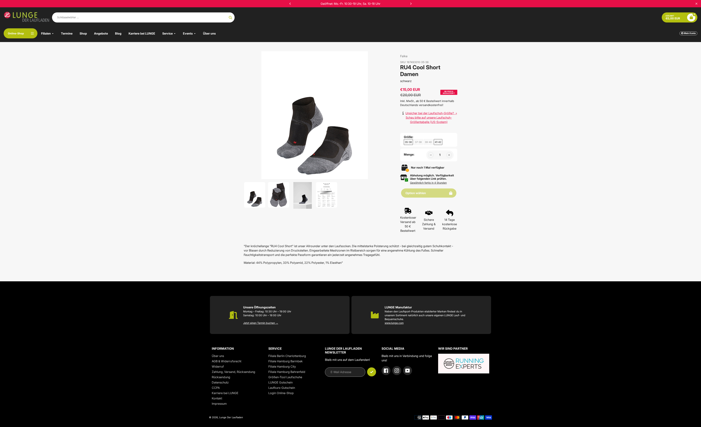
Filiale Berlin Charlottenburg (287, 356)
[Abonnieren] (371, 371)
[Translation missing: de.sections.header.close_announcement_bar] (696, 3)
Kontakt (217, 398)
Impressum (219, 403)
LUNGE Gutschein (280, 382)
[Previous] (290, 3)
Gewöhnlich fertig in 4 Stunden (428, 182)
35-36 (408, 142)
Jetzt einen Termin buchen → (260, 322)
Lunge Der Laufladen (231, 417)
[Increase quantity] (449, 155)
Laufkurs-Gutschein (281, 388)
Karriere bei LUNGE (225, 393)
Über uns (218, 356)
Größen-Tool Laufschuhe (285, 377)
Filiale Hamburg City (282, 366)
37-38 (418, 142)
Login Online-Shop (281, 393)
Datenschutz (220, 382)
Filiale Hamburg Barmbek (285, 361)
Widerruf (218, 366)
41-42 (438, 142)
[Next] (411, 3)
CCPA (216, 388)
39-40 (428, 142)
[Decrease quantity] (431, 155)
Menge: (409, 154)
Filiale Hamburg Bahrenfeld (286, 372)
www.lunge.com (394, 322)
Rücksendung (221, 377)
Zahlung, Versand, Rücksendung (233, 372)
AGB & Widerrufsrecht (226, 361)
